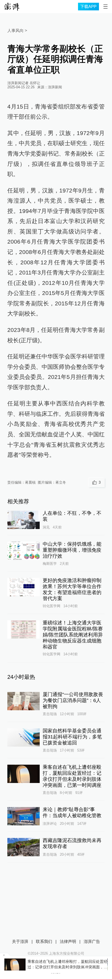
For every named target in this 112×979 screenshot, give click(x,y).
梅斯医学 (50, 564)
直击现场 (50, 714)
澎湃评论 (50, 824)
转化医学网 (51, 606)
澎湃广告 (92, 941)
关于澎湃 (20, 941)
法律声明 (68, 941)
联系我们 (44, 941)
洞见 (46, 527)
